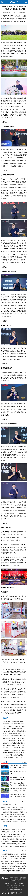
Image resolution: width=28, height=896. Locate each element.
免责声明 (20, 883)
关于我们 (7, 883)
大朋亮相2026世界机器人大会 (10, 805)
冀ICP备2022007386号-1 (11, 885)
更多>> (24, 762)
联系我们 (14, 883)
